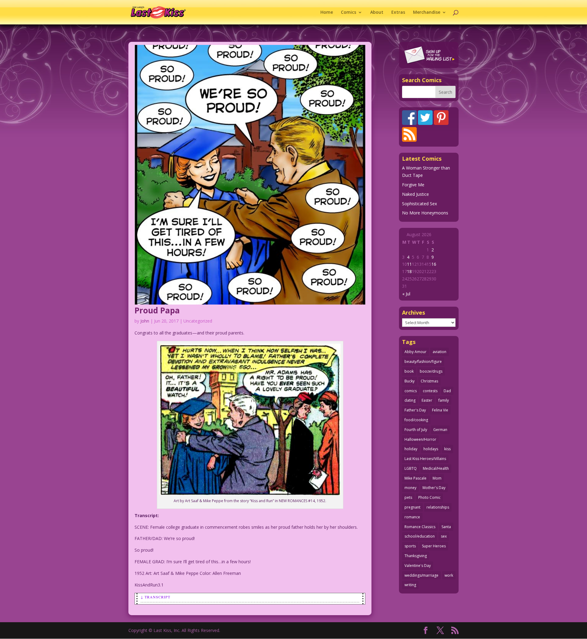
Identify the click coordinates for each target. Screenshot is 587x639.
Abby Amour (415, 351)
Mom (437, 478)
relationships (437, 507)
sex (444, 536)
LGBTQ (410, 468)
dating (409, 400)
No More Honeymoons (425, 213)
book (409, 371)
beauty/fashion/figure (423, 361)
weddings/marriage (421, 575)
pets (408, 497)
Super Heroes (434, 546)
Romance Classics (419, 526)
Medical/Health (436, 468)
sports (410, 546)
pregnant (412, 507)
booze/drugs (431, 371)
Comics (348, 12)
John (144, 321)
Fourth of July (415, 429)
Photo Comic (429, 497)
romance (412, 517)
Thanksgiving (415, 555)
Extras (398, 12)
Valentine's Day (417, 565)
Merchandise (426, 12)
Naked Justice (415, 194)
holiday (410, 448)
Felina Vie (440, 410)
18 (409, 271)
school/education (419, 536)
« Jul (406, 294)
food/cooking (416, 419)
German (440, 429)
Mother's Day (434, 487)
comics (410, 390)
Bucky (409, 381)
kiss (447, 448)
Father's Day (415, 410)
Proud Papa (157, 310)
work (449, 575)
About (376, 12)
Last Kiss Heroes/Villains (425, 458)
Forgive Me (413, 185)
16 (433, 264)
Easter (427, 400)
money (410, 487)
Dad (447, 390)
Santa (446, 526)
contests (430, 390)
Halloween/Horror (420, 439)
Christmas (429, 381)
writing (410, 584)
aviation (439, 351)
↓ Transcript (155, 596)
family (443, 400)
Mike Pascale (415, 478)
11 (409, 264)
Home (326, 12)
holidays (430, 448)
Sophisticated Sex (419, 203)
